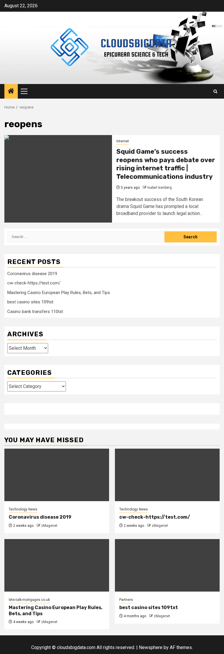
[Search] (215, 91)
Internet (122, 141)
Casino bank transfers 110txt (35, 311)
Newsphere (150, 647)
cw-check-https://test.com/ (33, 283)
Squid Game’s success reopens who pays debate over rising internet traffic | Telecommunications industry (165, 164)
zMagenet (49, 526)
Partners (126, 600)
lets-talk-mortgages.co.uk (29, 600)
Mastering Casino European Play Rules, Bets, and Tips (58, 292)
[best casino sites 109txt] (167, 565)
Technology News (23, 509)
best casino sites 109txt (30, 302)
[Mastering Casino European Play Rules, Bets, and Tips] (56, 565)
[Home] (11, 92)
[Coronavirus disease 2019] (56, 475)
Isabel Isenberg (159, 188)
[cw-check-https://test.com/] (167, 475)
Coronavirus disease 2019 (32, 273)
